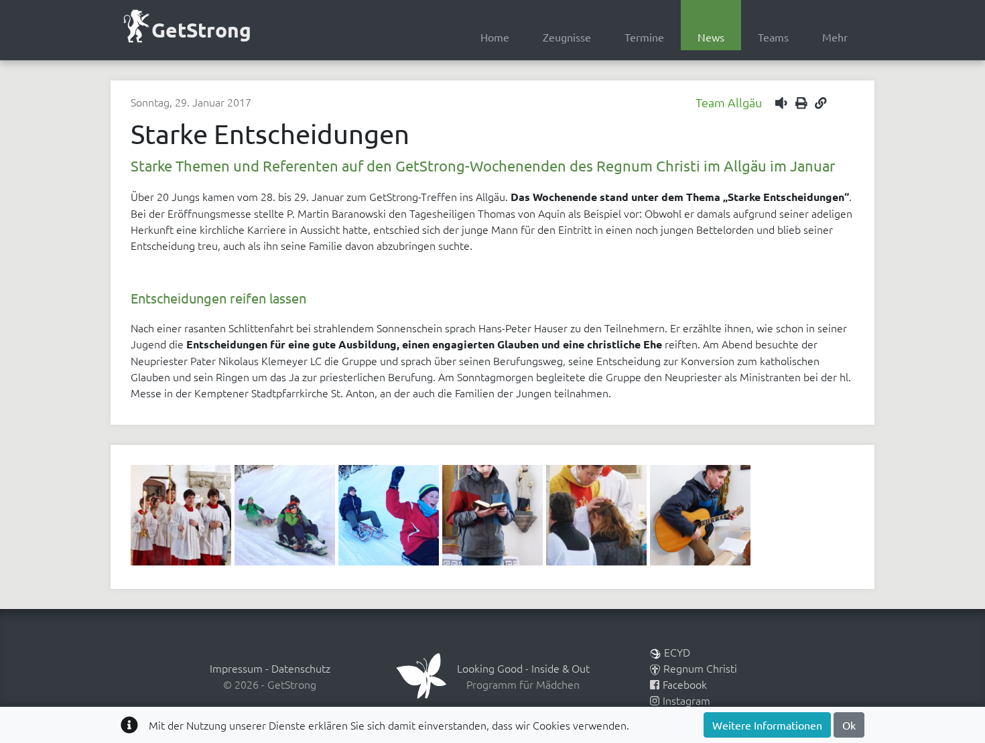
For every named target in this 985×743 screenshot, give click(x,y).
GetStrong (201, 29)
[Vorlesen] (784, 102)
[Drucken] (804, 102)
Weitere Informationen (767, 725)
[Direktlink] (821, 102)
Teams (773, 37)
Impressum (236, 668)
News (711, 37)
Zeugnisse (567, 37)
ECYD (677, 652)
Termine (644, 37)
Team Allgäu (729, 102)
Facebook (685, 684)
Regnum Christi (700, 668)
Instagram (686, 700)
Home (494, 37)
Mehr (835, 37)
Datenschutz (300, 668)
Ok (849, 725)
